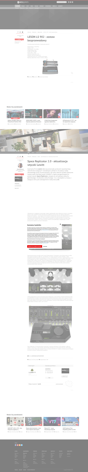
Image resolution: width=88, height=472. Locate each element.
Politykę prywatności (45, 229)
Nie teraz (45, 246)
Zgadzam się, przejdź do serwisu (34, 246)
